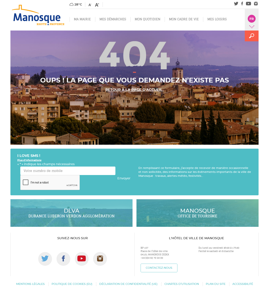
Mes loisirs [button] (217, 19)
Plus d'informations (29, 160)
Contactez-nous (159, 268)
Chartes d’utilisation (181, 284)
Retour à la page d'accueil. (134, 90)
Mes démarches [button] (112, 19)
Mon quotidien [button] (147, 19)
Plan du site (215, 284)
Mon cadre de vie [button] (184, 19)
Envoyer (124, 178)
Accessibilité (242, 284)
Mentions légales (30, 284)
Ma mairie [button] (82, 19)
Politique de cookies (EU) (72, 284)
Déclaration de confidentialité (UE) (128, 284)
